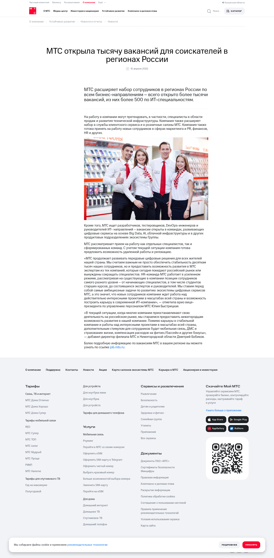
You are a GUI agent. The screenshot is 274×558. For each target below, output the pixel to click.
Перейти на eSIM (93, 491)
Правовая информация (155, 477)
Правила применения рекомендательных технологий (160, 511)
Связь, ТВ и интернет (38, 394)
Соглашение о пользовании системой (163, 503)
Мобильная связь (93, 434)
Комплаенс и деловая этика (157, 484)
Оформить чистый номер (98, 466)
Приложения (148, 432)
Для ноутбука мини (94, 393)
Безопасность (149, 400)
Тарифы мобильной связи (40, 420)
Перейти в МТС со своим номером (103, 447)
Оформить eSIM (92, 453)
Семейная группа (151, 419)
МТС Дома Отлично (37, 400)
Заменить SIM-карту (95, 485)
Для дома (89, 499)
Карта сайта (148, 526)
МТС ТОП (30, 439)
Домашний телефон (95, 524)
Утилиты (146, 426)
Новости (88, 370)
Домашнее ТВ (91, 512)
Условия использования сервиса (160, 519)
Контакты (71, 370)
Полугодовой (33, 491)
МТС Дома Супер (35, 413)
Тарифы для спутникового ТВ (42, 479)
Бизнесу (56, 2)
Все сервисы (148, 438)
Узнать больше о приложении (223, 410)
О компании (89, 2)
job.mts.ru (117, 347)
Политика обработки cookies (158, 496)
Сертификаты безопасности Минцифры (158, 469)
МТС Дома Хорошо (36, 407)
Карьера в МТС (168, 370)
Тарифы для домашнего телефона (103, 413)
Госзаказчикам (72, 2)
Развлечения (148, 394)
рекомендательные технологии (87, 545)
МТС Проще (32, 458)
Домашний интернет (95, 505)
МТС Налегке (33, 471)
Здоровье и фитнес (152, 413)
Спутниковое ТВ (92, 518)
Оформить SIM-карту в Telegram (102, 460)
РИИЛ (28, 465)
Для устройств (92, 386)
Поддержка (53, 370)
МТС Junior (31, 446)
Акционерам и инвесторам (200, 370)
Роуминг (88, 441)
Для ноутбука (91, 399)
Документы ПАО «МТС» (155, 461)
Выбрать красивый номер (98, 472)
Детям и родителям (153, 407)
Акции (103, 370)
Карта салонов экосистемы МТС (133, 370)
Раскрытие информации (155, 490)
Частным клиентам (39, 2)
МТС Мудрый (33, 452)
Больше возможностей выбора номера (106, 479)
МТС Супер (32, 433)
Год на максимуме (36, 485)
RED (27, 427)
